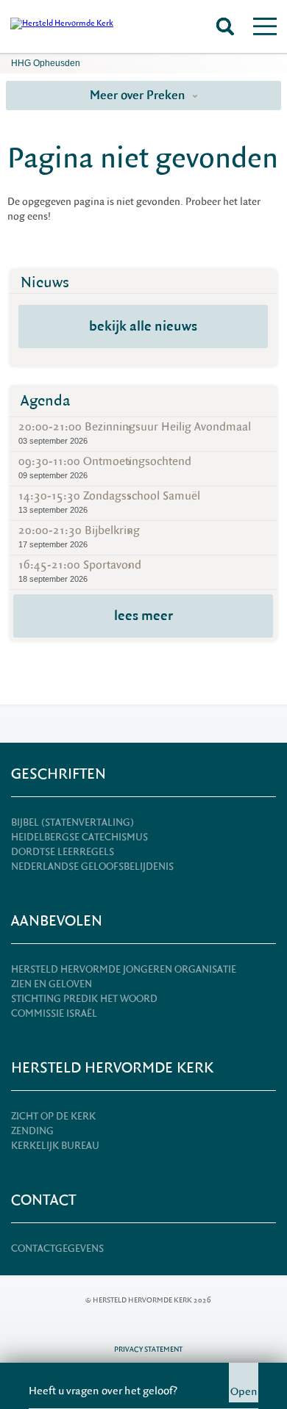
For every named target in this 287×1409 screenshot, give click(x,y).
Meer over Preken (139, 95)
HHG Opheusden (45, 63)
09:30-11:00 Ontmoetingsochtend (104, 467)
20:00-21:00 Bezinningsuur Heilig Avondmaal (134, 432)
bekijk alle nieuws (143, 326)
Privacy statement (148, 1349)
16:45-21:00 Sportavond (79, 570)
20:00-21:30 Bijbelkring (79, 536)
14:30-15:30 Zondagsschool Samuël (109, 501)
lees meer (143, 615)
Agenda (46, 401)
